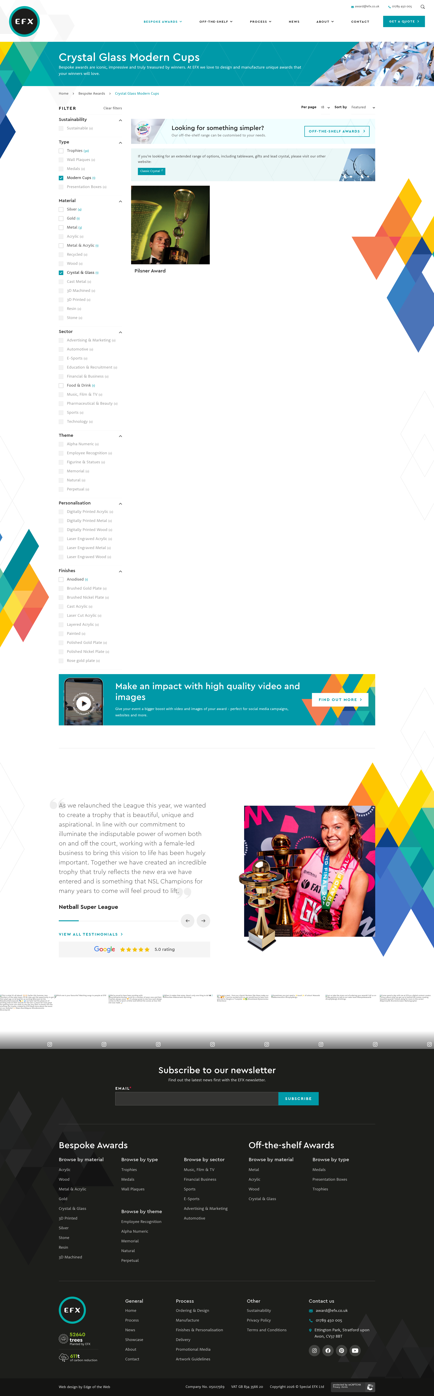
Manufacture (187, 1321)
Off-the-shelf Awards (291, 1145)
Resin (63, 1248)
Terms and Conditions (267, 1330)
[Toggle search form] (423, 7)
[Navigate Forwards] (203, 921)
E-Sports (191, 1199)
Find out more (339, 700)
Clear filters (112, 108)
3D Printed (68, 1219)
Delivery (183, 1340)
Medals (127, 1180)
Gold (63, 1199)
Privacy (336, 1387)
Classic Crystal (150, 171)
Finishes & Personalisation (199, 1330)
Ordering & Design (192, 1311)
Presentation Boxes (330, 1180)
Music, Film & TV (199, 1170)
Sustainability (259, 1311)
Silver (64, 1228)
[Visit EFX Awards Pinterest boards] (341, 1350)
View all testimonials (89, 934)
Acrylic (64, 1170)
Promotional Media (193, 1350)
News (294, 21)
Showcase (134, 1340)
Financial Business (200, 1180)
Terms (344, 1387)
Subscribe (298, 1099)
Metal (254, 1170)
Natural (128, 1251)
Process (258, 21)
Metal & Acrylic (72, 1189)
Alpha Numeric (134, 1232)
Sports (190, 1189)
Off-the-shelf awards (334, 131)
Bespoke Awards (161, 21)
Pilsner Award (150, 270)
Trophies (129, 1170)
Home (63, 94)
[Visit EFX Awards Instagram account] (314, 1350)
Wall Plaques (133, 1189)
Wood (64, 1180)
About (323, 21)
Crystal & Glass (72, 1209)
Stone (64, 1238)
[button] (83, 699)
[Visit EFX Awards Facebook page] (328, 1350)
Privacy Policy (259, 1321)
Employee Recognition (141, 1222)
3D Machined (70, 1257)
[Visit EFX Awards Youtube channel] (355, 1350)
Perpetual (130, 1261)
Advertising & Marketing (206, 1209)
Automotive (194, 1219)
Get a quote (402, 21)
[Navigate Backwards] (187, 921)
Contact (360, 21)
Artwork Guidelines (193, 1359)
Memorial (130, 1241)
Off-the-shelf (213, 21)
